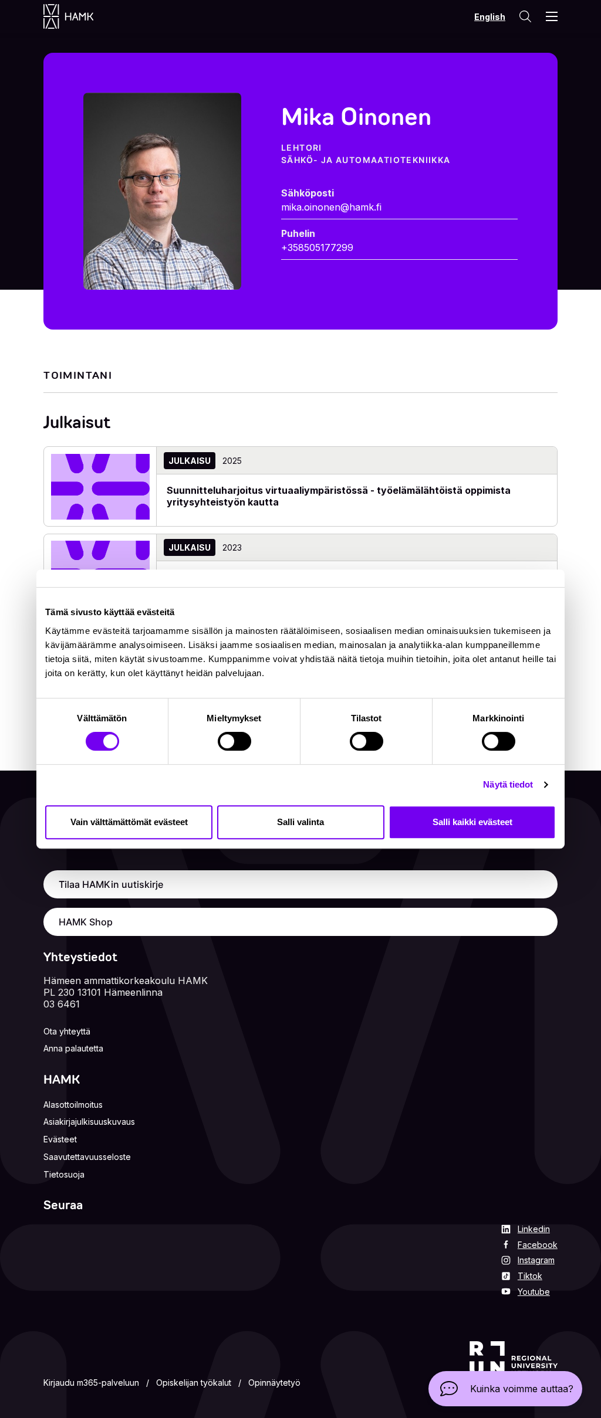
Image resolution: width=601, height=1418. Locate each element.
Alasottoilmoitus (73, 1105)
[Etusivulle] (80, 16)
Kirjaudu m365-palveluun (91, 1383)
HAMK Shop (86, 922)
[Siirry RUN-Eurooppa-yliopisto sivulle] (514, 1366)
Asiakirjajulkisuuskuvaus (89, 1122)
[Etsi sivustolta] (524, 16)
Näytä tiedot (508, 784)
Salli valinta (300, 822)
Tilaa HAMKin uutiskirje (111, 884)
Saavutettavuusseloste (87, 1157)
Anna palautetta (73, 1048)
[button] (505, 1388)
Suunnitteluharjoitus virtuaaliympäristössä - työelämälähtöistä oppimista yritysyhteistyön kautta (339, 496)
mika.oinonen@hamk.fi (331, 207)
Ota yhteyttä (66, 1031)
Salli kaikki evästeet (472, 822)
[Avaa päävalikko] (551, 16)
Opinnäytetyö (274, 1383)
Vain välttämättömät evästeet (129, 822)
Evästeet (60, 1139)
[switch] (234, 741)
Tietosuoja (64, 1174)
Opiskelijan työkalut (193, 1383)
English (489, 17)
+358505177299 (317, 247)
